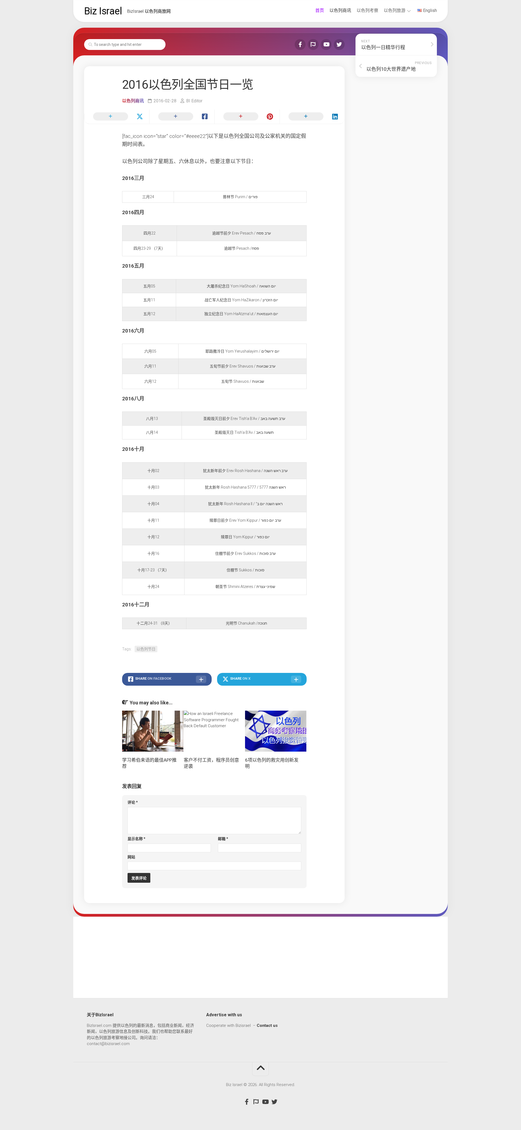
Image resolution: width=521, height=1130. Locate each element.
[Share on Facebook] (181, 117)
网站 (131, 857)
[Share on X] (116, 117)
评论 (133, 802)
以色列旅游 (394, 10)
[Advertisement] (260, 957)
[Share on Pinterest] (246, 117)
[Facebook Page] (300, 44)
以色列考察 (367, 10)
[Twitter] (339, 44)
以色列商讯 (340, 10)
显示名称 (136, 839)
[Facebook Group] (313, 44)
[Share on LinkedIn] (312, 117)
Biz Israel (103, 11)
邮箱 (223, 839)
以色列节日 (145, 649)
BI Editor (194, 100)
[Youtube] (326, 44)
